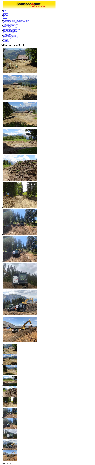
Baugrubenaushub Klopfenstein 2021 (11, 29)
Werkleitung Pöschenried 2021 (10, 22)
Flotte (4, 14)
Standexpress (6, 41)
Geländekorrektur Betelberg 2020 (10, 31)
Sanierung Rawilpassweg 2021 (10, 25)
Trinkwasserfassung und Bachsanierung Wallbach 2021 (15, 21)
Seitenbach (5, 39)
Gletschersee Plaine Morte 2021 (10, 27)
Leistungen (5, 13)
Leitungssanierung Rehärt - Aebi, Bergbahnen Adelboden (16, 20)
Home (4, 10)
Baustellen (5, 15)
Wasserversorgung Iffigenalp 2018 (10, 36)
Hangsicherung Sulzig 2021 (9, 26)
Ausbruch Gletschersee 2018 (9, 35)
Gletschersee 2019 (7, 34)
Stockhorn (5, 40)
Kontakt (5, 18)
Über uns (5, 11)
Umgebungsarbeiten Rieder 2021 (10, 24)
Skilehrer (5, 16)
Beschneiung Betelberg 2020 (9, 30)
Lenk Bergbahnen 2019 (8, 32)
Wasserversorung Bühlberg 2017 (10, 38)
